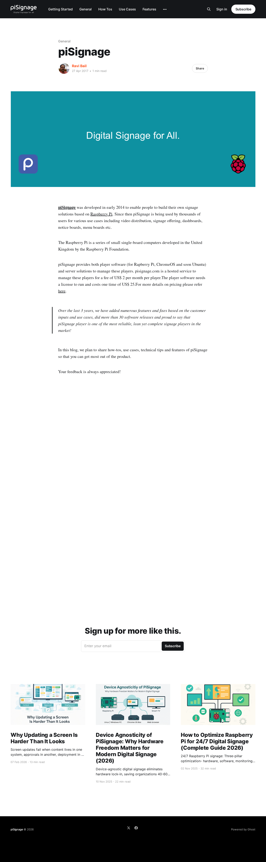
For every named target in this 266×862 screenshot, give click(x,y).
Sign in (221, 9)
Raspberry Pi (101, 214)
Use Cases (127, 9)
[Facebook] (136, 828)
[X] (128, 828)
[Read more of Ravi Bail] (64, 68)
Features (149, 9)
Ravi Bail (79, 66)
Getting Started (60, 9)
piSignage (67, 207)
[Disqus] (133, 454)
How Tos (105, 9)
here (61, 291)
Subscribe (243, 9)
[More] (165, 9)
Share (200, 68)
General (85, 9)
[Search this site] (209, 9)
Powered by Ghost (243, 829)
